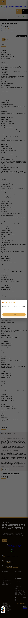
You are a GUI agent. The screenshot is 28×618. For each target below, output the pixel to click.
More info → (14, 311)
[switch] (3, 612)
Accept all (14, 314)
